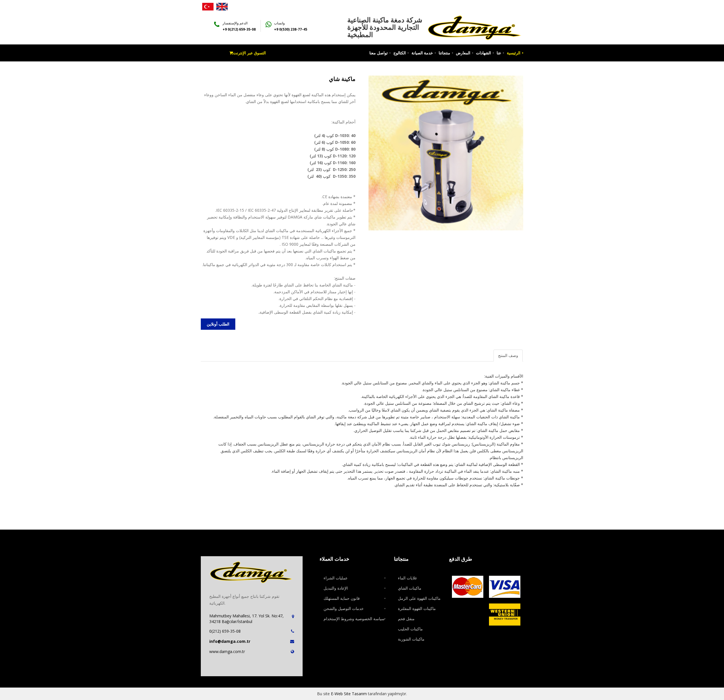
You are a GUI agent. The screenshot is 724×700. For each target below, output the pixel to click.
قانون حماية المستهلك (342, 598)
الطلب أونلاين (218, 324)
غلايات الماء (407, 578)
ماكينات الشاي (409, 588)
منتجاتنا (444, 52)
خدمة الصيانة (422, 52)
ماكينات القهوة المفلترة (417, 608)
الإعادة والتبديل (336, 588)
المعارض (463, 52)
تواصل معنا (378, 52)
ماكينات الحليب (410, 629)
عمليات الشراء (336, 578)
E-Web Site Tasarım (349, 693)
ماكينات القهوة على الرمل (419, 598)
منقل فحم (406, 618)
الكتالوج (399, 52)
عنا (499, 52)
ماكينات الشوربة (411, 639)
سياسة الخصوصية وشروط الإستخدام (354, 618)
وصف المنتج (508, 355)
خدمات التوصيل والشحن (344, 608)
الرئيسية (513, 52)
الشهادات (483, 52)
